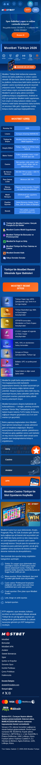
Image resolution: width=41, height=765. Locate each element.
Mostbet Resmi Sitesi (20, 287)
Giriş (35, 10)
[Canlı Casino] (30, 57)
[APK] (20, 481)
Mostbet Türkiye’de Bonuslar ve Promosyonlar (20, 236)
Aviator (5, 650)
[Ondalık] (20, 4)
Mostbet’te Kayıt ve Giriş (16, 241)
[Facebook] (3, 693)
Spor (4, 657)
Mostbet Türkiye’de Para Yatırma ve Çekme (21, 247)
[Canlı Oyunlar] (17, 57)
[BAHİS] (3, 57)
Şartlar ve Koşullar (9, 661)
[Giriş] (20, 449)
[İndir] (6, 4)
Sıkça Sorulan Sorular (15, 258)
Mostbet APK (8, 646)
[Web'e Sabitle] (14, 4)
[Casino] (10, 57)
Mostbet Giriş (20, 119)
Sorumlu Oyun (7, 664)
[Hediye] (30, 3)
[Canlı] (23, 57)
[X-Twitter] (6, 693)
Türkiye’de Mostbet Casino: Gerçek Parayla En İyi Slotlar (21, 224)
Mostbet (5, 639)
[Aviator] (20, 470)
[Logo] (8, 10)
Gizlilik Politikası (8, 668)
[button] (37, 758)
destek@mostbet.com (10, 685)
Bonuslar (6, 643)
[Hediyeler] (37, 57)
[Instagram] (9, 693)
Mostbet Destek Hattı (15, 253)
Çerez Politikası (8, 672)
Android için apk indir (25, 67)
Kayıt (28, 10)
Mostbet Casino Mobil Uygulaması (21, 230)
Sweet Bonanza (9, 654)
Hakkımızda (6, 675)
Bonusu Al (20, 35)
